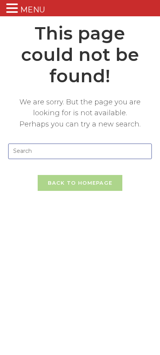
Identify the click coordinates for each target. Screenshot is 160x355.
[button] (13, 8)
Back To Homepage (80, 183)
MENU (32, 9)
